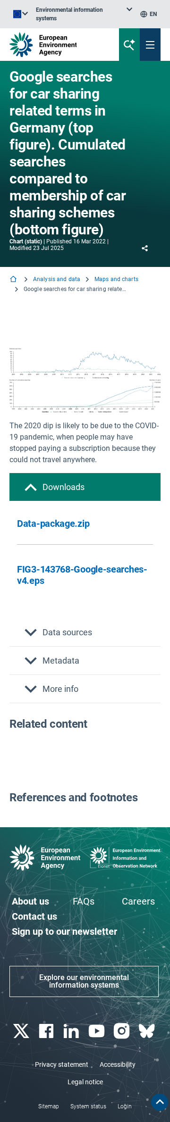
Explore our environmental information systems (84, 981)
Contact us (34, 916)
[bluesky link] (148, 1031)
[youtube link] (97, 1031)
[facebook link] (47, 1031)
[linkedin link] (72, 1031)
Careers (138, 901)
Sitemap (48, 1106)
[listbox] (84, 14)
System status (88, 1106)
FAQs (83, 901)
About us (30, 901)
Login (125, 1106)
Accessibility (118, 1064)
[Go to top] (159, 1102)
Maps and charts (116, 279)
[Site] (57, 44)
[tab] (85, 487)
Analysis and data (56, 279)
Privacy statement (61, 1064)
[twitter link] (22, 1031)
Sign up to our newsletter (64, 931)
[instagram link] (122, 1031)
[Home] (14, 280)
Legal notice (85, 1082)
